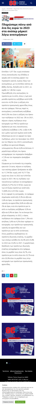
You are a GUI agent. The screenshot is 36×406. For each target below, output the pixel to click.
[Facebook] (3, 275)
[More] (24, 44)
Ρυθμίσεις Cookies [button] (8, 402)
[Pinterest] (11, 275)
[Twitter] (7, 275)
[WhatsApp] (15, 275)
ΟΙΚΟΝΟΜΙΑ (9, 8)
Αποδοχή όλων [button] (20, 402)
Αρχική (3, 8)
